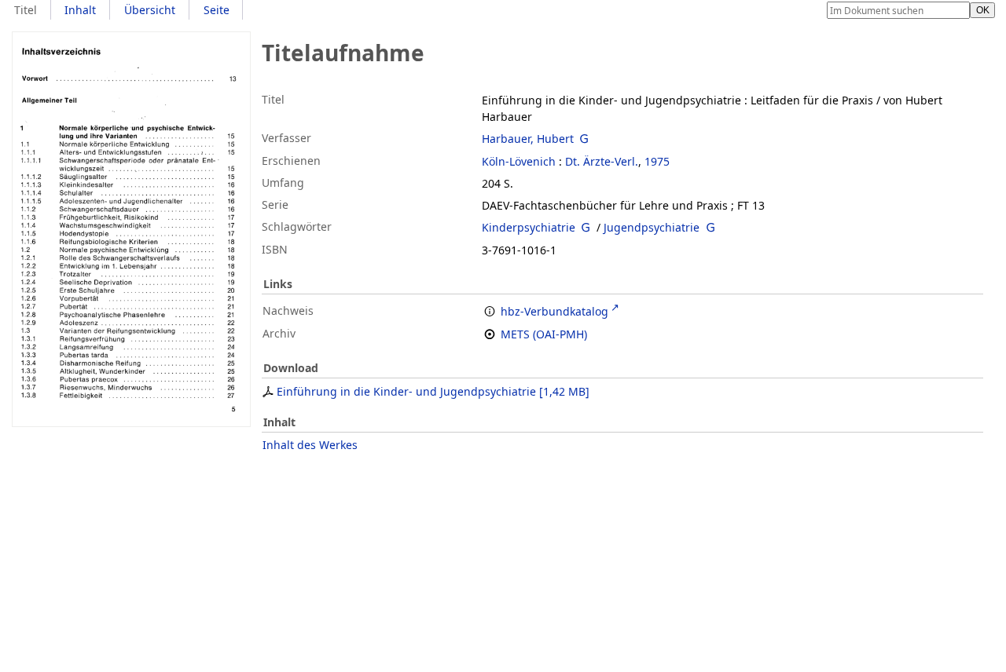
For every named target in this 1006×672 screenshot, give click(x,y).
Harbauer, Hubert (528, 138)
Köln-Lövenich (519, 161)
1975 (657, 161)
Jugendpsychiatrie (651, 227)
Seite (216, 9)
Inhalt (80, 9)
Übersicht (149, 9)
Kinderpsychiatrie (528, 227)
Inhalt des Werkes (310, 444)
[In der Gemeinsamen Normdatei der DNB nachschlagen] (585, 138)
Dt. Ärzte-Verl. (601, 161)
